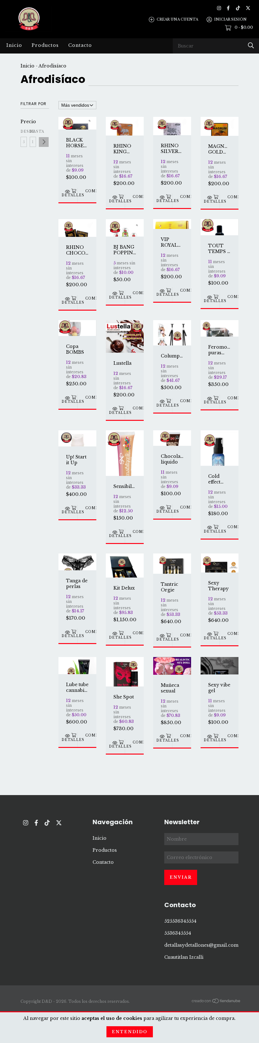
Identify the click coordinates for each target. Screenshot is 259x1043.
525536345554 (180, 921)
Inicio (14, 45)
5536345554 (177, 933)
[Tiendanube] (216, 1002)
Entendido (130, 1031)
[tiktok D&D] (238, 8)
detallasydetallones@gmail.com (201, 945)
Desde (24, 132)
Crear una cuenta (177, 19)
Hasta (33, 132)
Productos (45, 45)
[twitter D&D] (248, 8)
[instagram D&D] (219, 8)
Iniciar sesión (230, 19)
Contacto (80, 45)
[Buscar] (250, 45)
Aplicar (44, 142)
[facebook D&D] (228, 8)
